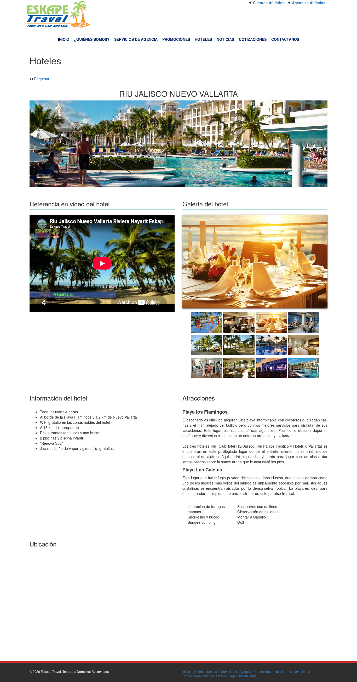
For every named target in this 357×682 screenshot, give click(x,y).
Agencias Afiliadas (308, 2)
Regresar (41, 78)
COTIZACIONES (253, 39)
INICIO (63, 39)
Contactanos (191, 676)
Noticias (280, 671)
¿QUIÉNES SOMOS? (92, 39)
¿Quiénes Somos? (205, 671)
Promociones (263, 671)
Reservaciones (299, 671)
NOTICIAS (225, 39)
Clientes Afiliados (269, 2)
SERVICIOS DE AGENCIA (136, 39)
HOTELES (203, 39)
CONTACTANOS (285, 39)
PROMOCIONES (176, 39)
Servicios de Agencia (236, 671)
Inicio (186, 671)
